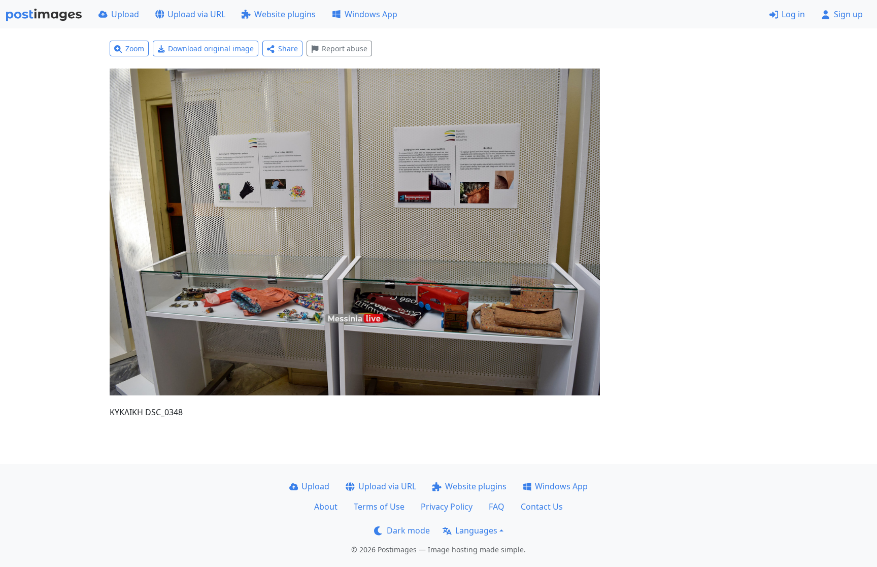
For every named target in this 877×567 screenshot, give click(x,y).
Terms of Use (379, 506)
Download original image (211, 48)
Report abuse (344, 48)
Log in (793, 14)
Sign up (848, 14)
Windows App (371, 14)
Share (288, 48)
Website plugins (285, 14)
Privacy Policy (447, 506)
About (326, 506)
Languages (476, 530)
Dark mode (408, 530)
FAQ (496, 506)
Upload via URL (196, 14)
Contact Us (542, 506)
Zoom (134, 48)
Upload (125, 14)
